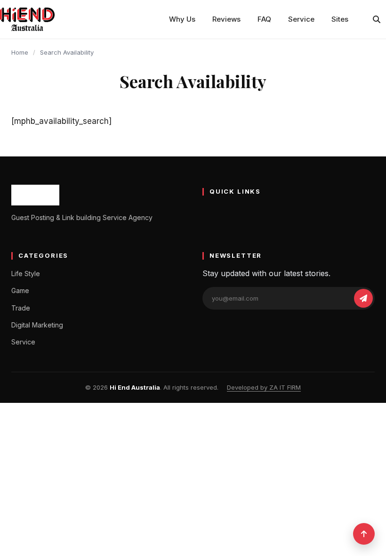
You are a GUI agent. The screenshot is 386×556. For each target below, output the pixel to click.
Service (301, 19)
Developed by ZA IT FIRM (264, 387)
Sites (339, 19)
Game (20, 290)
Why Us (182, 19)
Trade (20, 308)
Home (19, 52)
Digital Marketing (37, 325)
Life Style (25, 274)
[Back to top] (364, 534)
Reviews (226, 19)
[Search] (376, 19)
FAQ (264, 19)
